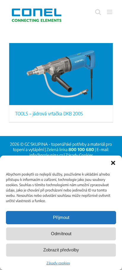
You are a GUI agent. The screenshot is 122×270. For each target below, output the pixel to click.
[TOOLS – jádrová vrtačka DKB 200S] (61, 74)
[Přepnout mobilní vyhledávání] (98, 12)
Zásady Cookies (79, 155)
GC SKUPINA (36, 144)
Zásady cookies (58, 263)
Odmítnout (61, 233)
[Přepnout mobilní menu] (110, 12)
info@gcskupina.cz (46, 155)
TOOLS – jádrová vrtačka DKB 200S (49, 113)
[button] (113, 163)
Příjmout (61, 217)
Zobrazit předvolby (61, 249)
